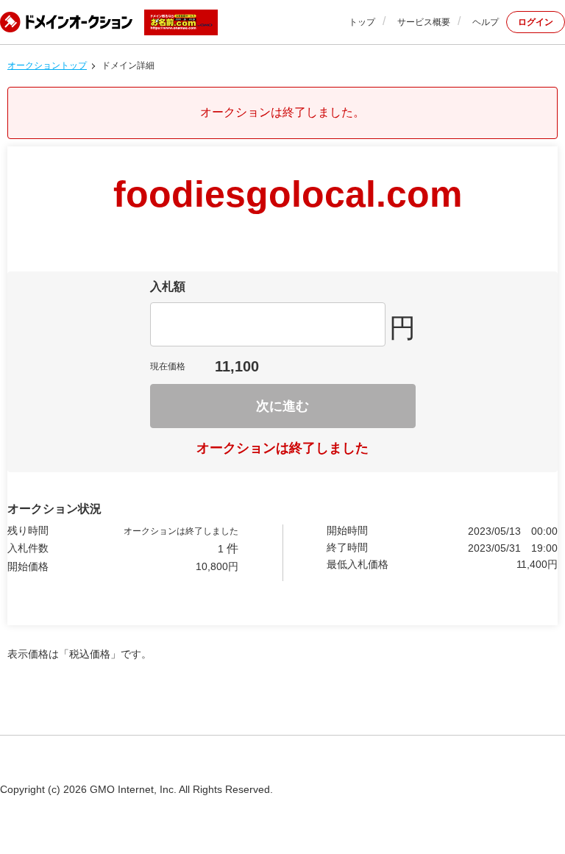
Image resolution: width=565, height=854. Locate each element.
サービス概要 (423, 22)
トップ (362, 22)
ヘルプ (485, 22)
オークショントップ (47, 65)
